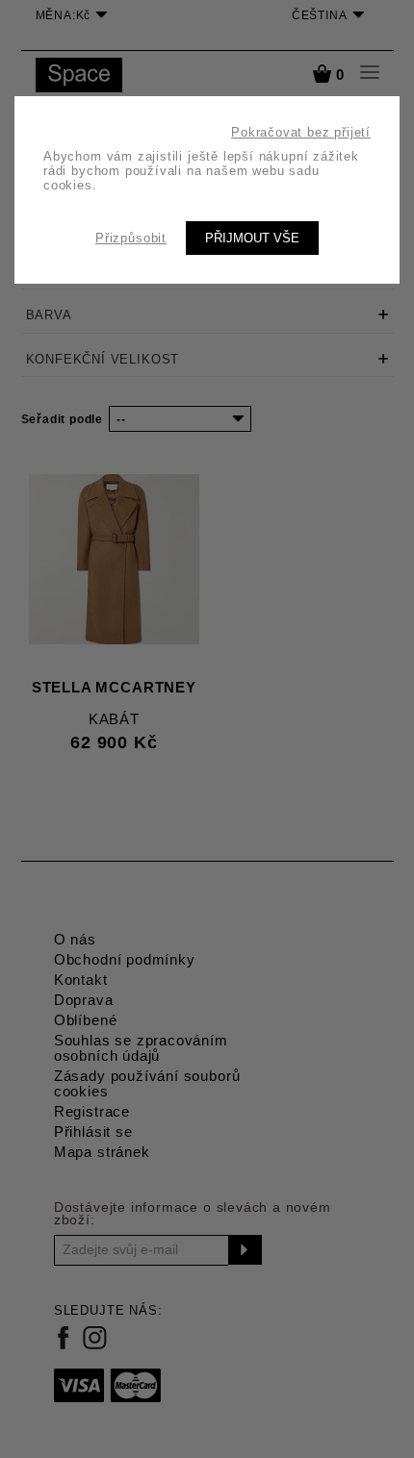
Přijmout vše (252, 238)
